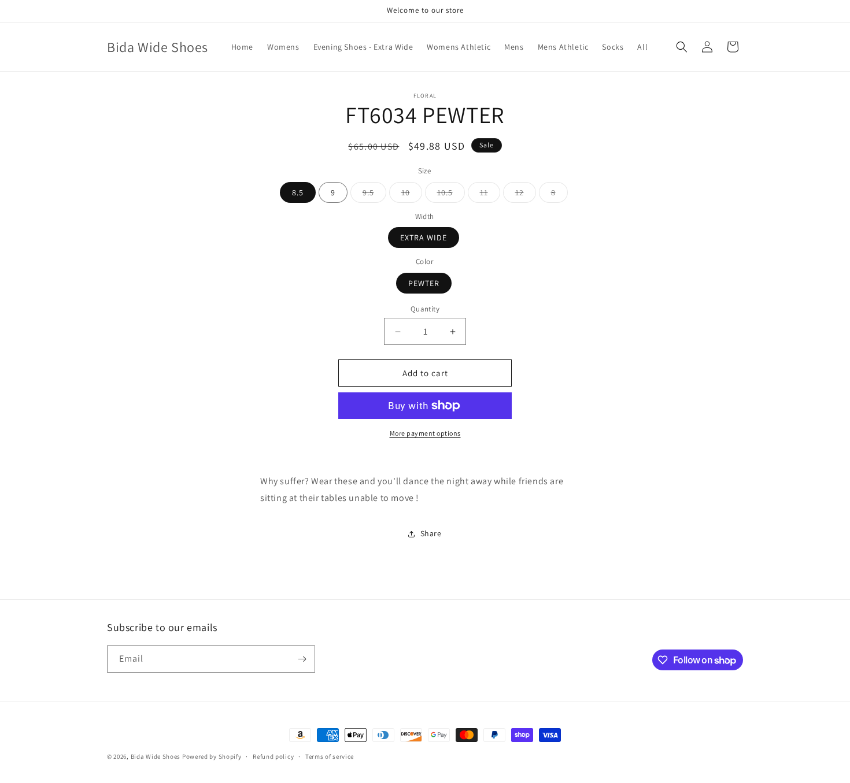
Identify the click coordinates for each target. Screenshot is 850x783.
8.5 (298, 192)
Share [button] (431, 533)
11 (490, 195)
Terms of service (329, 756)
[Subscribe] (302, 659)
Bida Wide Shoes (156, 756)
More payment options (425, 433)
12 (525, 195)
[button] (681, 47)
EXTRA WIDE (423, 237)
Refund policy (273, 756)
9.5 (374, 195)
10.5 (451, 195)
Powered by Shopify (212, 756)
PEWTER (423, 283)
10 (411, 195)
